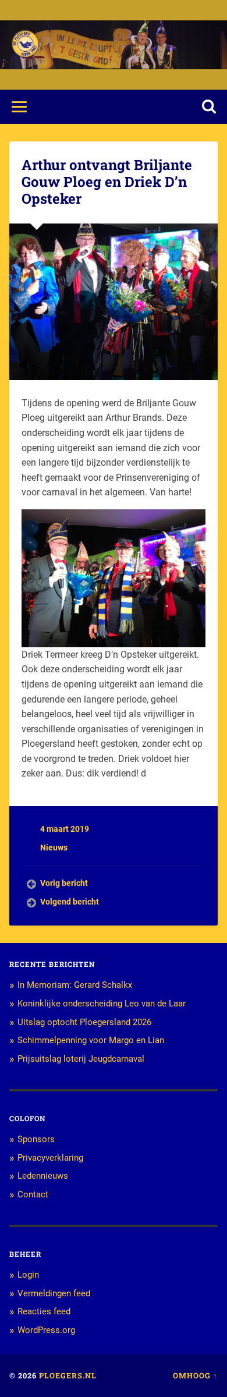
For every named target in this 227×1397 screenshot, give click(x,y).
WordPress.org (46, 1330)
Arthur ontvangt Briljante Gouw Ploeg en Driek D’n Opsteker (107, 181)
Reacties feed (43, 1311)
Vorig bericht (64, 883)
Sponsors (36, 1139)
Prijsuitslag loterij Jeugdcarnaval (80, 1059)
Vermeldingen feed (53, 1293)
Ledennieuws (42, 1176)
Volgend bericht (69, 901)
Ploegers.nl (68, 1375)
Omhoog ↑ (195, 1375)
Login (28, 1275)
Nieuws (54, 847)
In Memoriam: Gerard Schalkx (74, 985)
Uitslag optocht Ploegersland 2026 (84, 1022)
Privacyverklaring (50, 1158)
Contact (32, 1194)
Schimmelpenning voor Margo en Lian (90, 1040)
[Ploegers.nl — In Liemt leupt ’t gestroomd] (25, 44)
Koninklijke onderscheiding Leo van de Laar (101, 1003)
